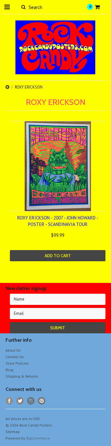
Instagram (31, 401)
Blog (9, 369)
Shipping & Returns (22, 376)
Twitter (20, 401)
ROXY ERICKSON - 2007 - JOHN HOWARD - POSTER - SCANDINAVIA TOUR (57, 221)
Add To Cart (58, 255)
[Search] (23, 6)
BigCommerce (38, 438)
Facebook (9, 401)
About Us (13, 350)
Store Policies (17, 363)
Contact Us (15, 356)
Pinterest (42, 401)
